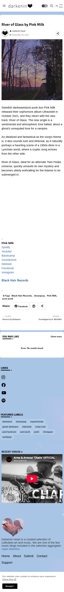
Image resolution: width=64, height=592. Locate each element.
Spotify (6, 247)
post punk (7, 298)
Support (7, 562)
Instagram (8, 272)
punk (36, 432)
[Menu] (4, 6)
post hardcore (9, 432)
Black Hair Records (15, 280)
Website (7, 264)
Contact (42, 556)
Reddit (33, 306)
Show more (56, 336)
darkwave (7, 421)
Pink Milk (52, 295)
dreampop (39, 295)
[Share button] (42, 306)
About (17, 556)
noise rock (40, 426)
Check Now (8, 579)
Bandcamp (8, 255)
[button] (45, 5)
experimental (36, 421)
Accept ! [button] (9, 586)
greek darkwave (10, 426)
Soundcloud (9, 259)
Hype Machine (10, 549)
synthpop (6, 437)
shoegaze (48, 432)
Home (6, 556)
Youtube (7, 251)
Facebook (8, 268)
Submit (29, 556)
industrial (26, 426)
